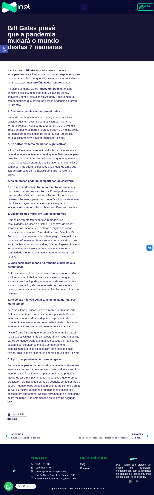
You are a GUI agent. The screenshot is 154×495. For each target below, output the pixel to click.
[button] (4, 49)
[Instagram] (137, 482)
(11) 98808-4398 (145, 7)
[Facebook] (130, 482)
